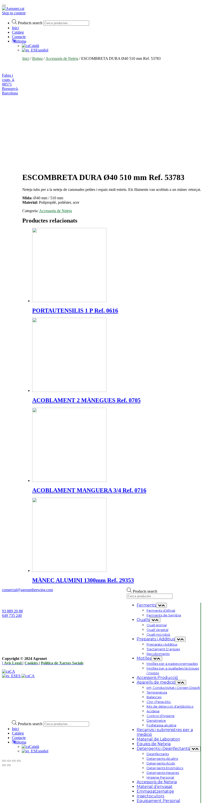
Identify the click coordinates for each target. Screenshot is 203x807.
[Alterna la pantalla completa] (14, 761)
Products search (30, 23)
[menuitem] (30, 746)
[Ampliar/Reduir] (19, 761)
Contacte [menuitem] (19, 738)
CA (12, 671)
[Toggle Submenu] (161, 605)
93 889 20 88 (12, 611)
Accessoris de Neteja (62, 58)
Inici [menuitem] (15, 729)
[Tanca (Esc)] (4, 761)
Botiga (37, 58)
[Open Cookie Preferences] (39, 714)
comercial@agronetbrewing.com (27, 590)
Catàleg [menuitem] (18, 733)
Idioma (20, 41)
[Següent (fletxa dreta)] (9, 765)
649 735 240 (12, 615)
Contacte (19, 37)
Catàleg (18, 32)
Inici (15, 28)
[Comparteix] (9, 761)
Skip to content (13, 13)
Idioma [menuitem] (20, 742)
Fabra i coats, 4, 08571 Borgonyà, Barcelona (10, 84)
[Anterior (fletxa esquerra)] (4, 765)
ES (19, 676)
